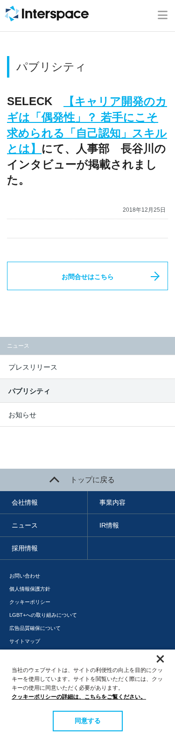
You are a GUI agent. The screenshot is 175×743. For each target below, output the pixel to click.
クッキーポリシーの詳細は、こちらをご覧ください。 (79, 696)
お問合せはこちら (88, 276)
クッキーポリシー (29, 602)
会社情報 (25, 502)
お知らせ (22, 415)
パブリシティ (29, 391)
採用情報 (25, 548)
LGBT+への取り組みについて (43, 615)
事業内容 (112, 502)
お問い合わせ (24, 576)
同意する (88, 720)
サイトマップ (24, 641)
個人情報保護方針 (29, 589)
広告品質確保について (35, 628)
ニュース (25, 525)
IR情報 (109, 525)
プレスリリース (32, 367)
